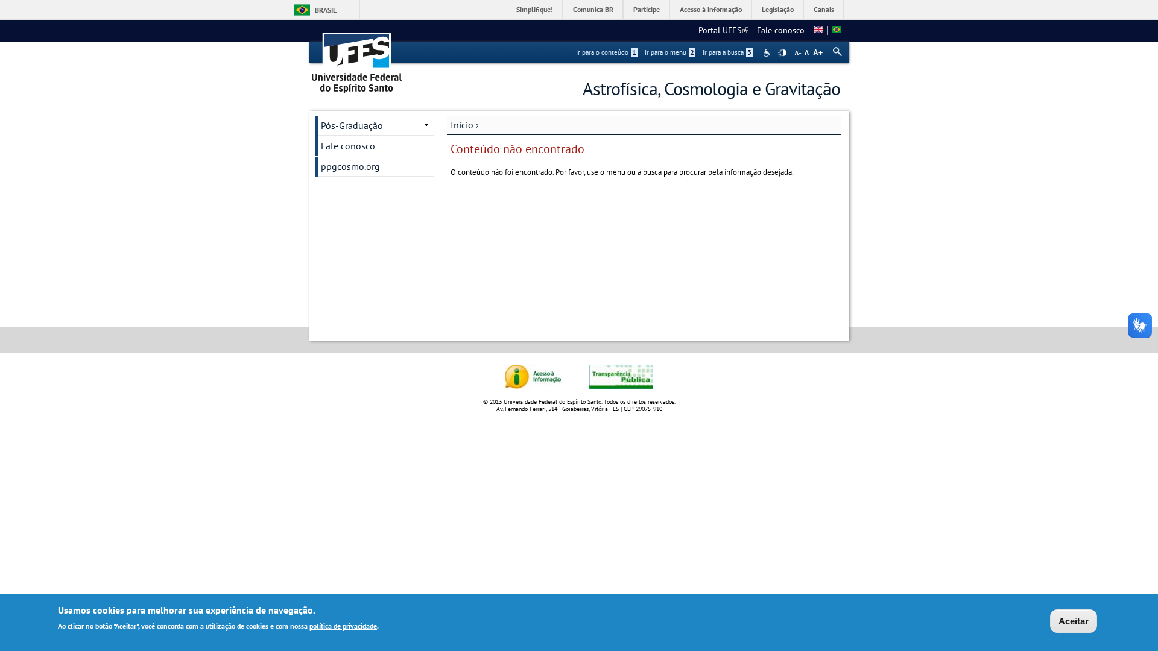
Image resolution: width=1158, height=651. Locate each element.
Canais (824, 9)
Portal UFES (723, 30)
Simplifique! (534, 9)
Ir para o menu (669, 52)
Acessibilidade (768, 53)
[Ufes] (357, 58)
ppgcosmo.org (350, 166)
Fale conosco (781, 30)
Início (462, 125)
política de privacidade (343, 626)
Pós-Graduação (352, 125)
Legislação (778, 9)
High (782, 53)
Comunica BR (593, 9)
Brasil (326, 9)
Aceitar (1073, 621)
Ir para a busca (727, 52)
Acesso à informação (711, 9)
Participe (646, 9)
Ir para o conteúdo (606, 52)
